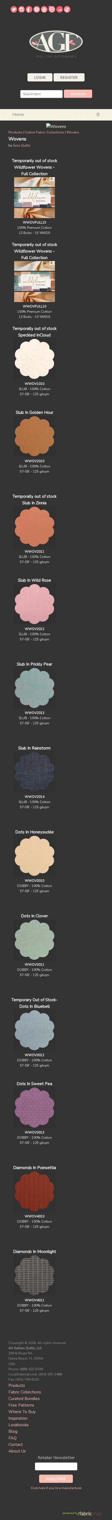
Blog (12, 1431)
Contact (15, 1444)
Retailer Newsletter (56, 1457)
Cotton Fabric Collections (44, 132)
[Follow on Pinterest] (36, 11)
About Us (17, 1451)
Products (15, 132)
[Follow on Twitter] (14, 11)
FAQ (12, 1438)
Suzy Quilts (21, 145)
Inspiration (17, 1418)
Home (18, 115)
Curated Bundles (24, 1398)
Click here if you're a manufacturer (56, 1488)
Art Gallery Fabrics (56, 43)
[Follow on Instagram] (21, 11)
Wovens (73, 132)
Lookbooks (18, 1425)
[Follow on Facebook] (29, 11)
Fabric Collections (24, 1392)
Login (40, 77)
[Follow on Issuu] (52, 11)
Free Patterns (21, 1405)
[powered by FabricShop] (82, 1514)
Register (69, 77)
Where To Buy (22, 1411)
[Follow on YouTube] (44, 11)
